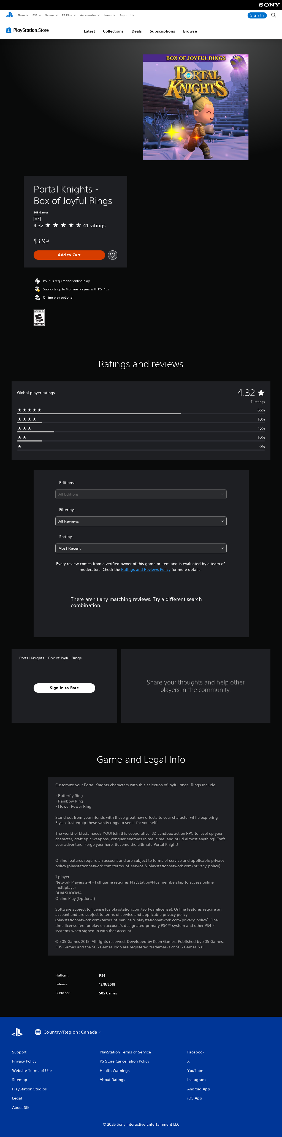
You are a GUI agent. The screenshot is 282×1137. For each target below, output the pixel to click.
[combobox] (141, 494)
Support (125, 15)
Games (49, 15)
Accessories (88, 15)
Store (21, 15)
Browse (190, 31)
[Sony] (269, 8)
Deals (137, 31)
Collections (113, 31)
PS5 (34, 15)
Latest (89, 31)
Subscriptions (162, 31)
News (108, 15)
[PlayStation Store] (28, 30)
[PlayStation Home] (9, 15)
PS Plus (67, 15)
